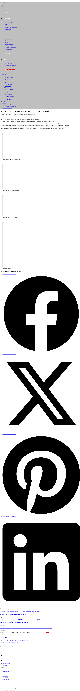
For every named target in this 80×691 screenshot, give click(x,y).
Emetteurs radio (8, 99)
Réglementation (8, 84)
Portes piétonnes (9, 94)
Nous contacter (8, 104)
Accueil (4, 74)
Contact (4, 103)
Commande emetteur (7, 108)
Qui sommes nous (9, 77)
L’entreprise (5, 75)
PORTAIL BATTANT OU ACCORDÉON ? (10, 642)
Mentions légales (6, 663)
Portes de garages (9, 89)
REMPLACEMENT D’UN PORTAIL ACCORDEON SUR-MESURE (15, 640)
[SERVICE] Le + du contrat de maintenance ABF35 (14, 622)
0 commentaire (5, 671)
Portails (6, 91)
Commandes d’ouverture (10, 98)
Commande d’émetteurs (10, 106)
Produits (4, 87)
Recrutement (8, 86)
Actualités (4, 101)
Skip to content (3, 0)
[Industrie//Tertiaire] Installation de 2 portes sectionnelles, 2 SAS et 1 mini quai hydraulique (26, 628)
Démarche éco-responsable (11, 82)
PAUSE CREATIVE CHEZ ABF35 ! (9, 644)
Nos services (8, 81)
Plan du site (5, 665)
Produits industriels (9, 96)
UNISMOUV (5, 638)
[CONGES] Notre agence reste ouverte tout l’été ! (14, 614)
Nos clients (7, 79)
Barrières (7, 92)
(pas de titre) (5, 637)
